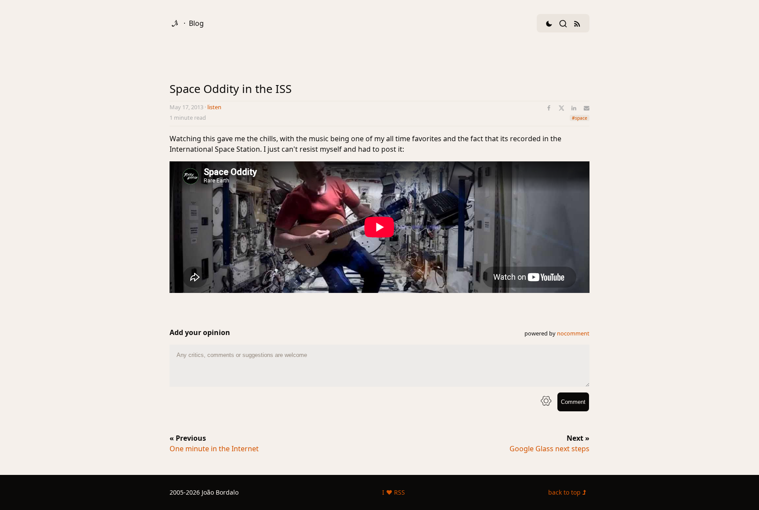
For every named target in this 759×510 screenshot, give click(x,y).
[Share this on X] (561, 108)
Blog (196, 23)
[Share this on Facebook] (549, 108)
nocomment (573, 333)
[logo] (175, 23)
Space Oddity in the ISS (231, 88)
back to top (565, 492)
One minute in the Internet (214, 448)
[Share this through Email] (586, 108)
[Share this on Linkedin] (574, 108)
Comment (573, 402)
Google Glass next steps (549, 448)
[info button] (546, 402)
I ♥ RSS (393, 492)
